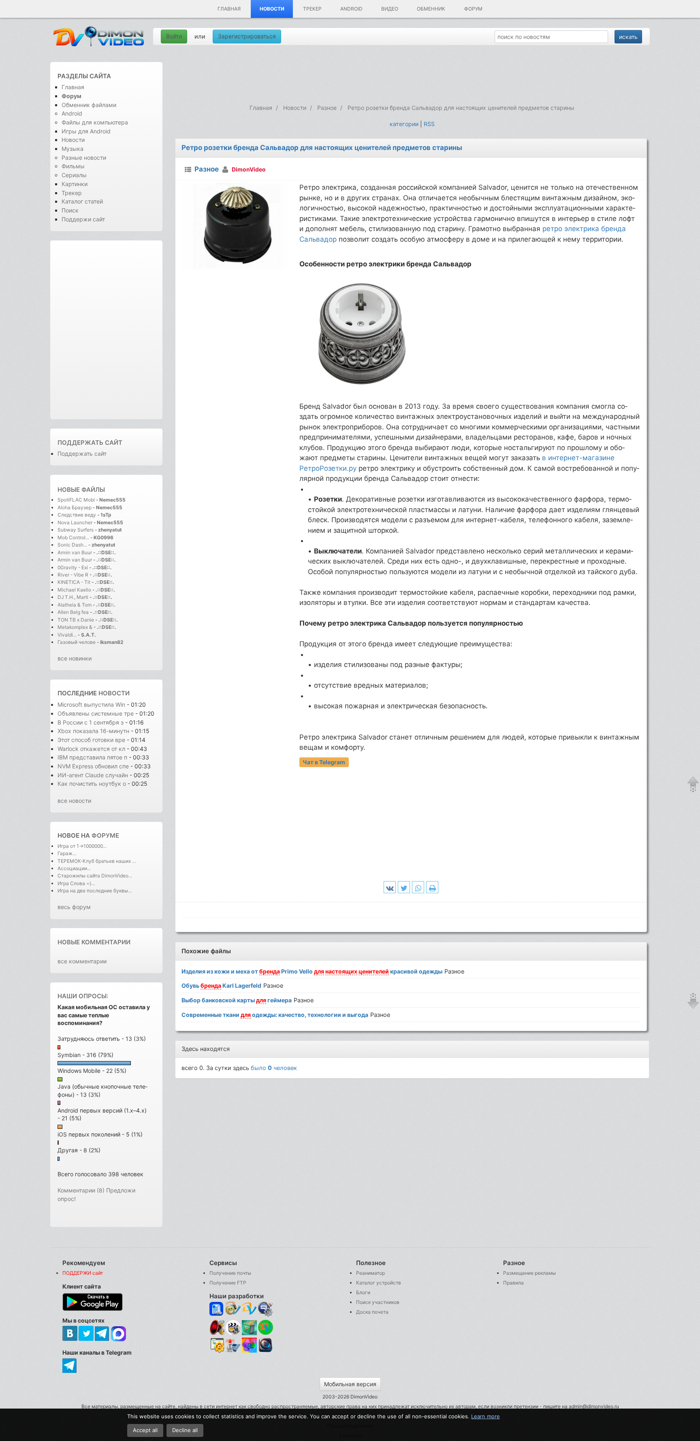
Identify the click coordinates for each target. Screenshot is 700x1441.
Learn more (485, 1416)
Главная (229, 9)
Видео (389, 9)
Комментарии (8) (81, 1190)
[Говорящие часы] (216, 1327)
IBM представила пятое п (92, 757)
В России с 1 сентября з (91, 722)
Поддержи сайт (83, 219)
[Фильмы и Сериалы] (265, 1351)
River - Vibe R (73, 575)
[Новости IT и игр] (233, 1351)
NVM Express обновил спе (93, 766)
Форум (473, 9)
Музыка (72, 148)
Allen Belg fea (73, 612)
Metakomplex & (76, 627)
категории (404, 123)
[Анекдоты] (249, 1333)
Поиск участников (377, 1302)
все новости (74, 800)
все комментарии (82, 961)
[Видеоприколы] (233, 1333)
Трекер (312, 9)
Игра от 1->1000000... (82, 846)
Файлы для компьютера (95, 122)
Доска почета (372, 1312)
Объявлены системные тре (96, 713)
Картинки (75, 183)
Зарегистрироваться (247, 36)
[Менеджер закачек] (265, 1327)
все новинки (75, 658)
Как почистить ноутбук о (92, 783)
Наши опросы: (83, 996)
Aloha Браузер (75, 507)
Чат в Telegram (324, 762)
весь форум (74, 906)
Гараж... (67, 853)
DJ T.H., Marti (73, 597)
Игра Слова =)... (76, 883)
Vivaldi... (67, 635)
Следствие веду (77, 515)
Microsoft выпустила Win (91, 704)
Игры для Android (86, 131)
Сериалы (74, 175)
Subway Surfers (76, 530)
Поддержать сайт (90, 442)
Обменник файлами (89, 104)
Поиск (70, 210)
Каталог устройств (378, 1283)
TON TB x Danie (76, 620)
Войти (174, 36)
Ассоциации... (74, 868)
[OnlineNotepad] (216, 1309)
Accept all (145, 1430)
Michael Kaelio (74, 590)
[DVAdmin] (216, 1345)
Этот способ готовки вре (91, 739)
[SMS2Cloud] (265, 1309)
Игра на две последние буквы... (95, 891)
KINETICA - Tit (74, 582)
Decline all (185, 1430)
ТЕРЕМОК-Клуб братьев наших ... (97, 861)
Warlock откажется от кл (91, 748)
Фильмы (73, 166)
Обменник (431, 9)
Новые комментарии (94, 942)
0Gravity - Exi (73, 567)
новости (114, 693)
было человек (274, 1067)
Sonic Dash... (72, 545)
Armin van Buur (75, 552)
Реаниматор (370, 1273)
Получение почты (230, 1273)
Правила (513, 1283)
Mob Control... (73, 537)
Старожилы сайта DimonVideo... (95, 876)
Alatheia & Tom (75, 605)
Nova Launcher (76, 522)
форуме (105, 835)
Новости (272, 9)
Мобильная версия (350, 1384)
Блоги (363, 1292)
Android (351, 9)
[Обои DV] (249, 1351)
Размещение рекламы (529, 1273)
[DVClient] (249, 1309)
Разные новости (84, 157)
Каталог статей (82, 201)
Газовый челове (77, 642)
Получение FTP (227, 1283)
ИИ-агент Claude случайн (93, 775)
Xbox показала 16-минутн (93, 730)
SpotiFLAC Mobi (76, 500)
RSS (429, 123)
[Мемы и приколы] (233, 1309)
